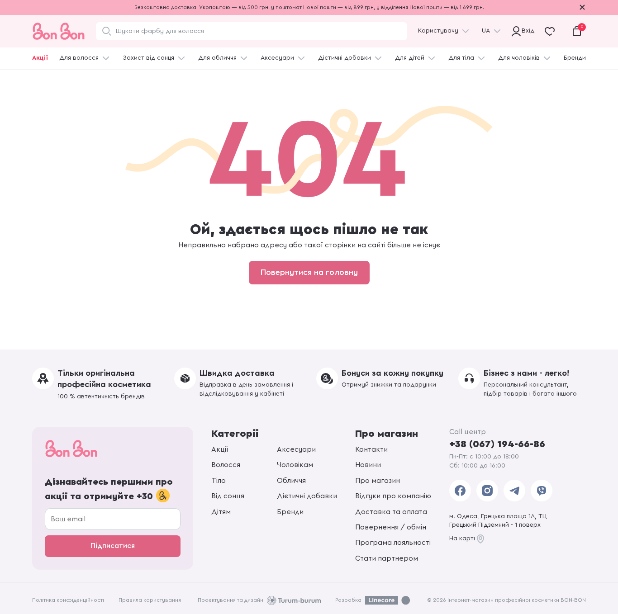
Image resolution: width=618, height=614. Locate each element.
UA (486, 31)
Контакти (371, 449)
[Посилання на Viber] (541, 490)
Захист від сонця (148, 58)
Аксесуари (277, 58)
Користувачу (438, 31)
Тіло (218, 480)
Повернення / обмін (390, 527)
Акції (40, 58)
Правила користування (150, 600)
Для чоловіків (519, 58)
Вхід (527, 31)
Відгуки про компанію (393, 496)
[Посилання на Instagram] (487, 490)
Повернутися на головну (309, 272)
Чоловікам (295, 464)
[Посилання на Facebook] (460, 490)
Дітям (221, 511)
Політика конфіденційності (68, 600)
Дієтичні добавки (344, 58)
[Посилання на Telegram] (514, 490)
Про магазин (377, 480)
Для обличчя (217, 58)
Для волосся (79, 58)
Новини (368, 464)
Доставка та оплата (391, 511)
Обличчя (291, 480)
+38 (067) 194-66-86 (497, 444)
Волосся (225, 464)
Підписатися (112, 545)
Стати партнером (386, 558)
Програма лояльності (393, 542)
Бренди (575, 58)
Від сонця (227, 496)
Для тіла (461, 58)
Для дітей (409, 58)
